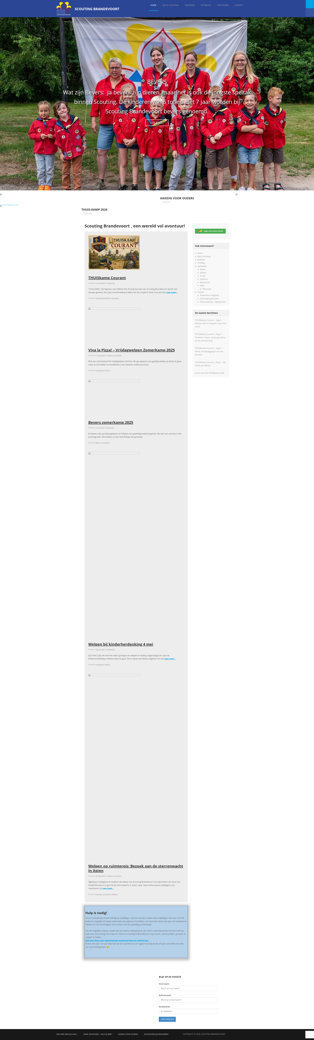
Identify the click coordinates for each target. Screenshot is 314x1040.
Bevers (98, 443)
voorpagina (115, 298)
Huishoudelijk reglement (156, 1034)
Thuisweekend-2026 (103, 298)
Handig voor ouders (177, 198)
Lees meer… (172, 292)
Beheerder (111, 283)
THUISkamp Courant (107, 277)
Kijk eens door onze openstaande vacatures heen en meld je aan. (117, 940)
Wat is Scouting (170, 5)
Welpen (107, 370)
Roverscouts (205, 282)
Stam (202, 285)
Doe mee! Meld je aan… (67, 1034)
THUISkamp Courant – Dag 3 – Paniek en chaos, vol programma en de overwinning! (210, 337)
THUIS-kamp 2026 (94, 209)
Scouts (202, 276)
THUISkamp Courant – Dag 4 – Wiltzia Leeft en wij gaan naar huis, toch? (211, 323)
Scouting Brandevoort (97, 9)
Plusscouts (206, 289)
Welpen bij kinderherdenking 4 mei (120, 644)
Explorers (204, 279)
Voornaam (164, 983)
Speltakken (223, 5)
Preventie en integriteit (209, 295)
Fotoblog (206, 5)
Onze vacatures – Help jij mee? (213, 301)
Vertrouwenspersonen (209, 298)
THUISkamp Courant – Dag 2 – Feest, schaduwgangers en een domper (209, 351)
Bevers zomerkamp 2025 (110, 422)
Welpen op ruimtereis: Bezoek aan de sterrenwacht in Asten (135, 868)
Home (153, 5)
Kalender (190, 5)
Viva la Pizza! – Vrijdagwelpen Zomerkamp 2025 (131, 349)
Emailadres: (164, 1006)
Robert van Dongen (114, 355)
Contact (239, 5)
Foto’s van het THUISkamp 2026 (209, 373)
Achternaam (165, 995)
